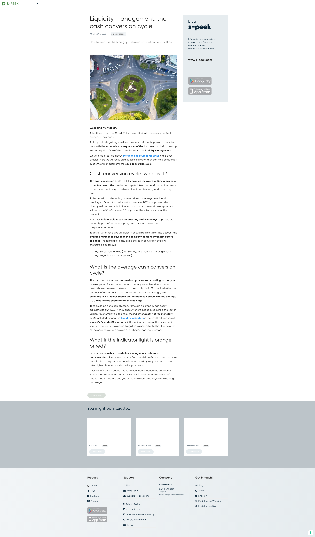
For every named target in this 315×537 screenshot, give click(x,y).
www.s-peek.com (200, 60)
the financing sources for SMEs (141, 155)
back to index (96, 395)
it (47, 4)
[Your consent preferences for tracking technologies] (310, 532)
